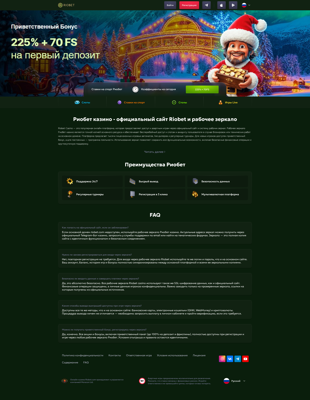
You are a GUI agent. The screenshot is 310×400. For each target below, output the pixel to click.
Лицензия (199, 355)
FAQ (86, 362)
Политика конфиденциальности (82, 355)
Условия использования (172, 355)
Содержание (70, 362)
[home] (66, 5)
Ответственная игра (139, 355)
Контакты (114, 355)
